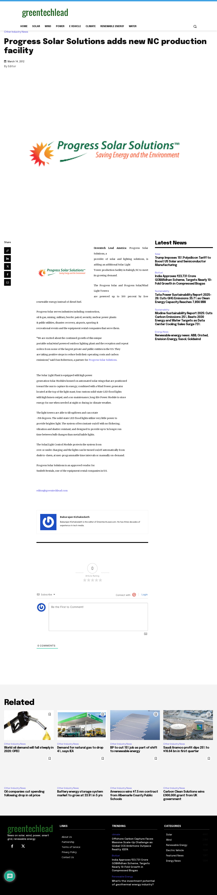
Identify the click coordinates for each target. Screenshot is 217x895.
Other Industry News (16, 32)
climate (116, 834)
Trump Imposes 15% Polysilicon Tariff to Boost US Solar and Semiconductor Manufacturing (183, 261)
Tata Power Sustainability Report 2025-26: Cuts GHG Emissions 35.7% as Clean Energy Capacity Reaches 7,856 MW (183, 298)
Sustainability (162, 291)
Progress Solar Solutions (103, 360)
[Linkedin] (7, 258)
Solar (157, 254)
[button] (195, 26)
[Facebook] (7, 274)
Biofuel (159, 272)
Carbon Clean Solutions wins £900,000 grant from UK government (183, 795)
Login (144, 594)
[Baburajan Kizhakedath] (48, 522)
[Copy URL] (7, 250)
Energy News (161, 331)
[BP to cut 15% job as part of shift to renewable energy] (135, 725)
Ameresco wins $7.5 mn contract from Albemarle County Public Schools (134, 795)
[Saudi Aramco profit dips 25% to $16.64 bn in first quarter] (188, 725)
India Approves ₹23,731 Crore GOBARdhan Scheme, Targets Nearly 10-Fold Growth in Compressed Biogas (183, 280)
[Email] (7, 282)
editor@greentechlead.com (52, 490)
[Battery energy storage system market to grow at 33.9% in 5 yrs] (82, 769)
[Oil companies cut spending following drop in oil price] (29, 769)
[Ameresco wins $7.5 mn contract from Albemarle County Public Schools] (135, 769)
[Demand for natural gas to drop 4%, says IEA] (82, 725)
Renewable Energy (122, 876)
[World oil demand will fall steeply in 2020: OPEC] (29, 725)
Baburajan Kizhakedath (75, 517)
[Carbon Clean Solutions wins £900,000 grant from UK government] (188, 769)
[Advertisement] (134, 12)
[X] (7, 266)
